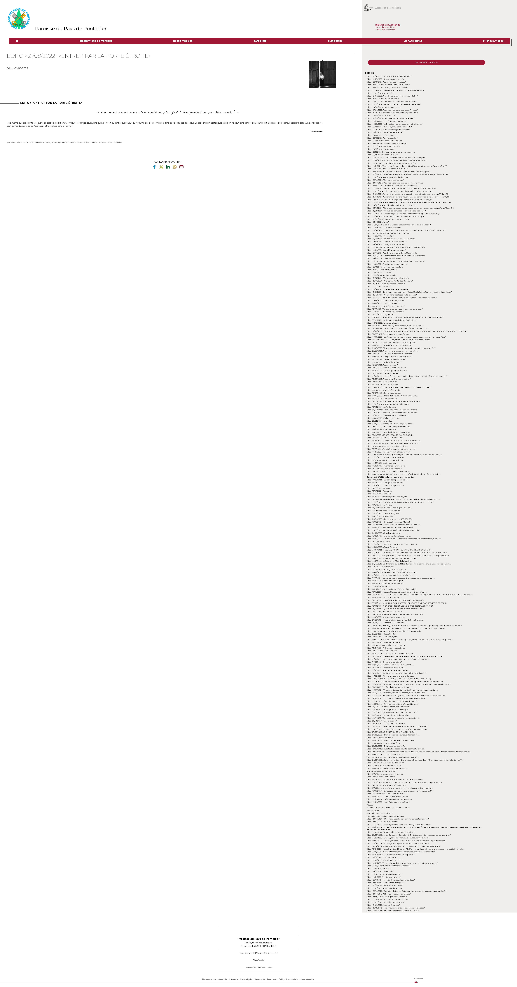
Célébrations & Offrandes (95, 41)
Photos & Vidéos (493, 41)
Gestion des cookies (307, 979)
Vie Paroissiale (413, 41)
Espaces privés (260, 979)
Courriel (274, 953)
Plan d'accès (258, 960)
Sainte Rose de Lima (385, 27)
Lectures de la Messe (385, 29)
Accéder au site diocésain (388, 8)
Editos (369, 73)
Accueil (17, 41)
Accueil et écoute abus (426, 62)
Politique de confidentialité (288, 979)
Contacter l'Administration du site (258, 967)
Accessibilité (222, 979)
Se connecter (272, 979)
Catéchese (260, 41)
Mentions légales (246, 979)
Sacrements (335, 41)
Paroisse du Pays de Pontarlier (70, 28)
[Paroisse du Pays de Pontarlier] (19, 19)
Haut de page (418, 978)
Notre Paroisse (182, 41)
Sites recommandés (209, 979)
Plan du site (233, 979)
